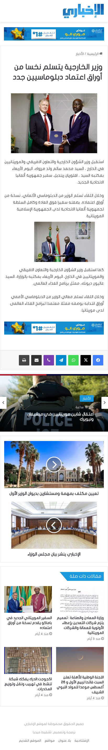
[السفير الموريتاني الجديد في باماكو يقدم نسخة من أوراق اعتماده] (28, 599)
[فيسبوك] (98, 360)
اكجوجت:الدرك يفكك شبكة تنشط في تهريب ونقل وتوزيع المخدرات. (28, 684)
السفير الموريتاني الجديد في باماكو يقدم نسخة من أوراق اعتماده (29, 623)
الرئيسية (93, 54)
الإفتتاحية (81, 740)
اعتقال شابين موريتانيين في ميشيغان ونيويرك (61, 416)
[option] (54, 403)
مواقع (50, 740)
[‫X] (85, 360)
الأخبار (80, 54)
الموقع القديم (30, 740)
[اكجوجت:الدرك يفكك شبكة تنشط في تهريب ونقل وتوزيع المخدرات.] (28, 660)
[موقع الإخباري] (83, 11)
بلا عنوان (64, 740)
